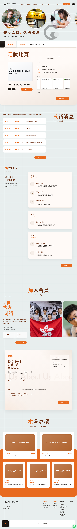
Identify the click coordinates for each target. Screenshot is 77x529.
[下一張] (14, 91)
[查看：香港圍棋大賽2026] (20, 71)
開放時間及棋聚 (46, 505)
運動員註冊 (62, 514)
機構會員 (55, 507)
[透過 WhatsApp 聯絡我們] (74, 526)
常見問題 (62, 509)
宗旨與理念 (45, 507)
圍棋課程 (62, 503)
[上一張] (9, 91)
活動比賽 (62, 507)
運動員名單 (62, 515)
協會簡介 (45, 503)
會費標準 (55, 505)
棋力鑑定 (62, 504)
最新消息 (62, 511)
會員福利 (55, 503)
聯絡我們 (62, 512)
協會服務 (62, 501)
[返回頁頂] (5, 523)
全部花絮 (38, 92)
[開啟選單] (73, 4)
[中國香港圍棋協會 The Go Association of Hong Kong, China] (11, 4)
